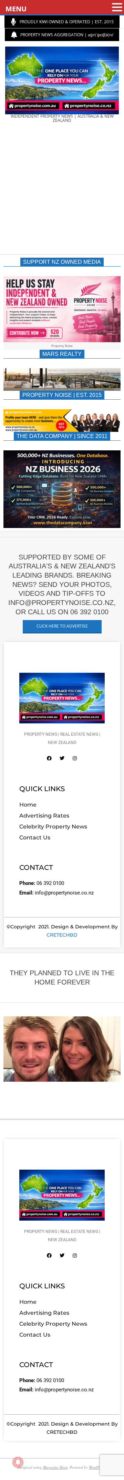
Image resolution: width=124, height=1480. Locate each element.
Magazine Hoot (55, 1467)
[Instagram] (75, 758)
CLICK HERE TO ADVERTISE (62, 626)
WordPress (97, 1467)
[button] (117, 7)
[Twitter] (62, 758)
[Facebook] (49, 758)
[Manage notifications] (17, 1462)
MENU (16, 8)
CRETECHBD (62, 935)
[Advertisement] (62, 191)
